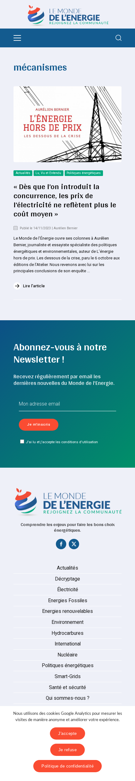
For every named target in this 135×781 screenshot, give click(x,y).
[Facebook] (61, 545)
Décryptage (67, 579)
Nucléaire (67, 655)
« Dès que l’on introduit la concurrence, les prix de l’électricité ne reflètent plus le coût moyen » (65, 200)
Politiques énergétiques (84, 173)
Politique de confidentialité (67, 766)
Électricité (67, 589)
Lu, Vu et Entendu (48, 173)
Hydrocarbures (67, 633)
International (68, 644)
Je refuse (67, 749)
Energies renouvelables (67, 611)
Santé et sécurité (67, 687)
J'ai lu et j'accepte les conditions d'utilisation (62, 442)
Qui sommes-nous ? (67, 698)
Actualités (23, 173)
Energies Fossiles (67, 600)
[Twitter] (74, 545)
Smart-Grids (68, 676)
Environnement (67, 622)
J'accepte (67, 733)
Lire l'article (34, 286)
